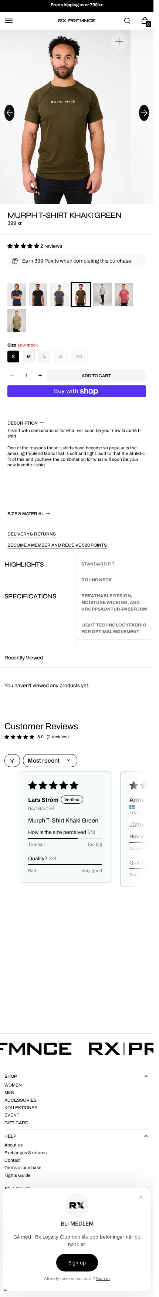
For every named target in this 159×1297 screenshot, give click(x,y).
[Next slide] (144, 113)
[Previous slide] (9, 113)
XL (61, 356)
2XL (79, 356)
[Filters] (12, 760)
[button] (9, 21)
